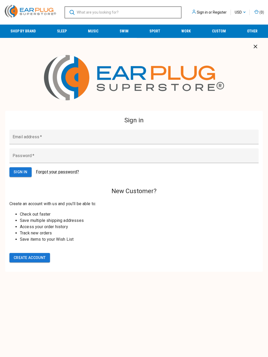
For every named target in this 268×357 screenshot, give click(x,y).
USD (239, 12)
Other (252, 31)
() (261, 12)
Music (93, 31)
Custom (219, 31)
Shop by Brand (23, 31)
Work (186, 31)
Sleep (62, 31)
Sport (154, 31)
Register (220, 12)
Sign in (202, 12)
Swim (124, 31)
